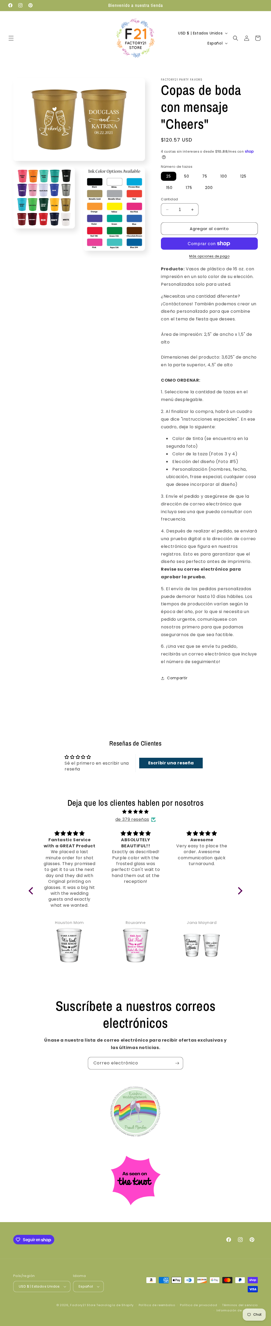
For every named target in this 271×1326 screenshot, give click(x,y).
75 (204, 176)
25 (168, 176)
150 (169, 187)
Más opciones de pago (209, 256)
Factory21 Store (83, 1305)
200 (209, 187)
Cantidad (169, 199)
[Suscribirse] (177, 1063)
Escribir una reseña (171, 763)
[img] (135, 812)
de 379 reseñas (132, 819)
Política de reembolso (157, 1305)
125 (243, 176)
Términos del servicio (240, 1305)
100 (223, 176)
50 (186, 176)
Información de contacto (237, 1310)
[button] (11, 38)
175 (189, 187)
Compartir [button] (177, 678)
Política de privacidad (198, 1305)
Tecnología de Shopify (115, 1305)
